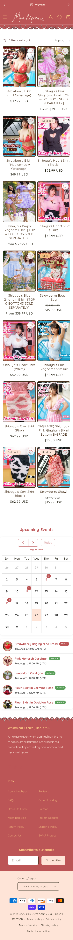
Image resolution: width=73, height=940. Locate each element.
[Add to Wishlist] (30, 51)
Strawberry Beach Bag (54, 297)
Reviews (44, 791)
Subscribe (53, 860)
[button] (5, 17)
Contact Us (15, 835)
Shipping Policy (48, 826)
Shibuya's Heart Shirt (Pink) (54, 228)
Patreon (43, 809)
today (48, 542)
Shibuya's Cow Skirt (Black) (19, 494)
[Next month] (33, 542)
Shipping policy (49, 925)
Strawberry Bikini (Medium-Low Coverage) (19, 165)
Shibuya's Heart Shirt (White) (19, 367)
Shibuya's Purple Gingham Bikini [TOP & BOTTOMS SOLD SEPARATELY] (19, 232)
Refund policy (34, 919)
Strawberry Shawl (53, 491)
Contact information (38, 931)
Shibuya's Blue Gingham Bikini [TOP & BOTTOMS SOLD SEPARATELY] (19, 301)
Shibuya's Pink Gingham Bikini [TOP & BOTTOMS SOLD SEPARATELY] (53, 97)
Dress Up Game (18, 809)
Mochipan (25, 914)
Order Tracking (48, 800)
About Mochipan (18, 791)
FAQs (11, 800)
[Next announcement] (68, 5)
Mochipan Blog (17, 818)
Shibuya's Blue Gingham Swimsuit (54, 367)
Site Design (40, 914)
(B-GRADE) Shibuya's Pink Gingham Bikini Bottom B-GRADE (54, 430)
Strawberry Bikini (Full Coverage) (19, 93)
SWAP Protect (47, 835)
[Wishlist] (59, 17)
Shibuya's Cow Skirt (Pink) (19, 428)
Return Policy (16, 826)
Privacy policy (54, 919)
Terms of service (28, 925)
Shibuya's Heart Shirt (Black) (54, 163)
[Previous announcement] (4, 5)
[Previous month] (23, 542)
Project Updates (49, 818)
